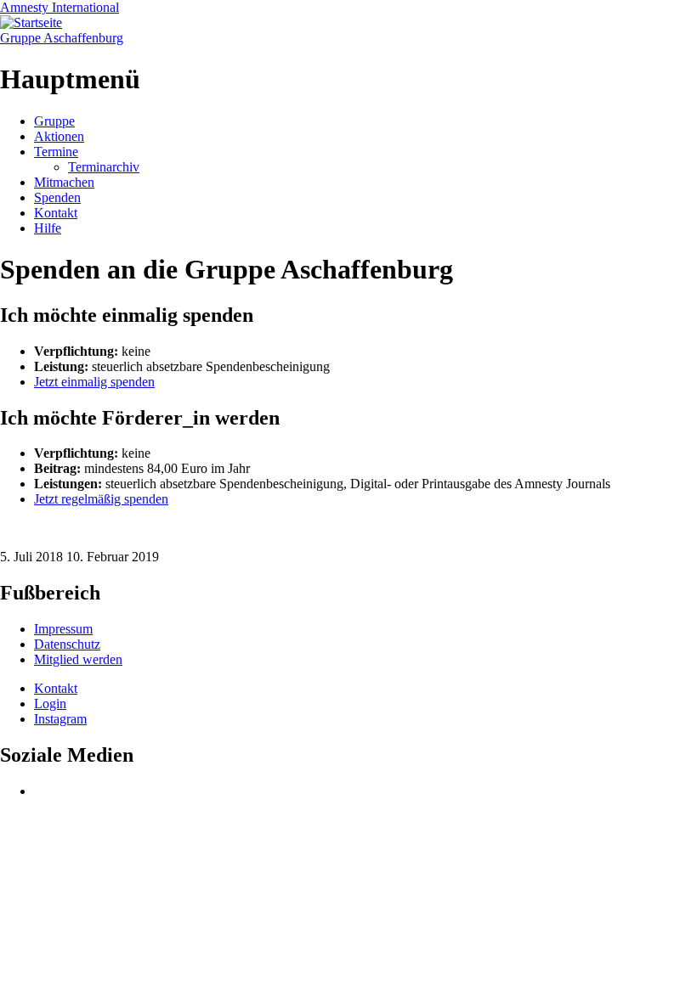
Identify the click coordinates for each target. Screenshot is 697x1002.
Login (50, 703)
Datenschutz (67, 644)
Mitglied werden (78, 659)
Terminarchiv (103, 167)
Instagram (60, 719)
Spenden (57, 197)
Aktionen (59, 136)
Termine (56, 151)
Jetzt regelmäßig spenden (101, 499)
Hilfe (47, 228)
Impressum (63, 629)
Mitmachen (64, 182)
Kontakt (55, 212)
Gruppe (54, 121)
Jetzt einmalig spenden (94, 381)
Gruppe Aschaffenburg (61, 38)
